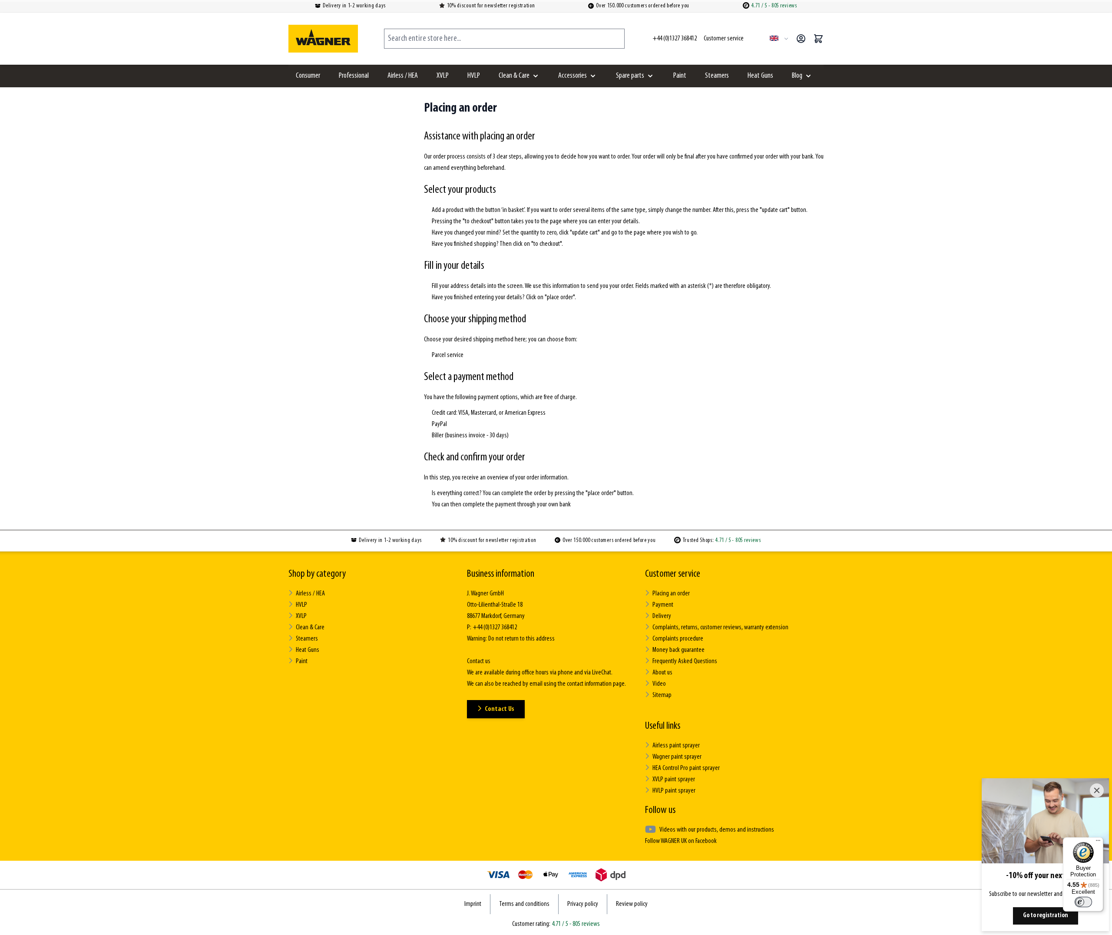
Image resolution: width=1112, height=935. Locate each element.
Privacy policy (582, 904)
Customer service (672, 574)
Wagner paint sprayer (677, 756)
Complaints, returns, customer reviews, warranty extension (720, 627)
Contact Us (499, 709)
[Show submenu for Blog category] (808, 76)
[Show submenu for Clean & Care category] (535, 76)
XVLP (443, 76)
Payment (662, 604)
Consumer (308, 76)
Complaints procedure (677, 638)
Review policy (632, 904)
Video (659, 684)
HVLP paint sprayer (673, 790)
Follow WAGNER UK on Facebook (681, 841)
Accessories (572, 76)
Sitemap (662, 695)
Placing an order (671, 593)
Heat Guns (760, 76)
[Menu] (1098, 842)
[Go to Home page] (323, 39)
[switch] (1083, 902)
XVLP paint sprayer (673, 779)
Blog (797, 76)
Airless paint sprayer (676, 745)
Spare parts (630, 76)
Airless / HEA (402, 76)
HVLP (473, 76)
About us (662, 672)
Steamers (717, 76)
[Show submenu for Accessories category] (593, 76)
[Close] (1097, 790)
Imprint (472, 904)
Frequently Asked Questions (684, 661)
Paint (679, 76)
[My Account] (801, 38)
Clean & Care (514, 76)
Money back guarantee (678, 650)
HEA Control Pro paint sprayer (686, 768)
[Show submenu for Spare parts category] (650, 76)
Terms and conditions (524, 904)
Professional (354, 76)
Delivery (661, 616)
